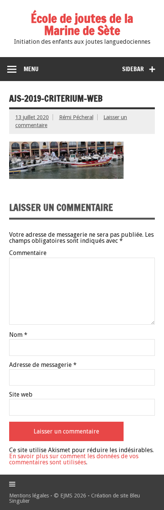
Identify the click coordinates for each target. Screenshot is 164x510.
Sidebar (133, 69)
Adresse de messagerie (43, 365)
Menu (31, 69)
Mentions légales (29, 495)
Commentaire (28, 253)
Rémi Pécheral (76, 117)
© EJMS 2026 (70, 495)
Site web (20, 395)
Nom (18, 335)
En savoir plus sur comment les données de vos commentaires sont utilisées (73, 459)
